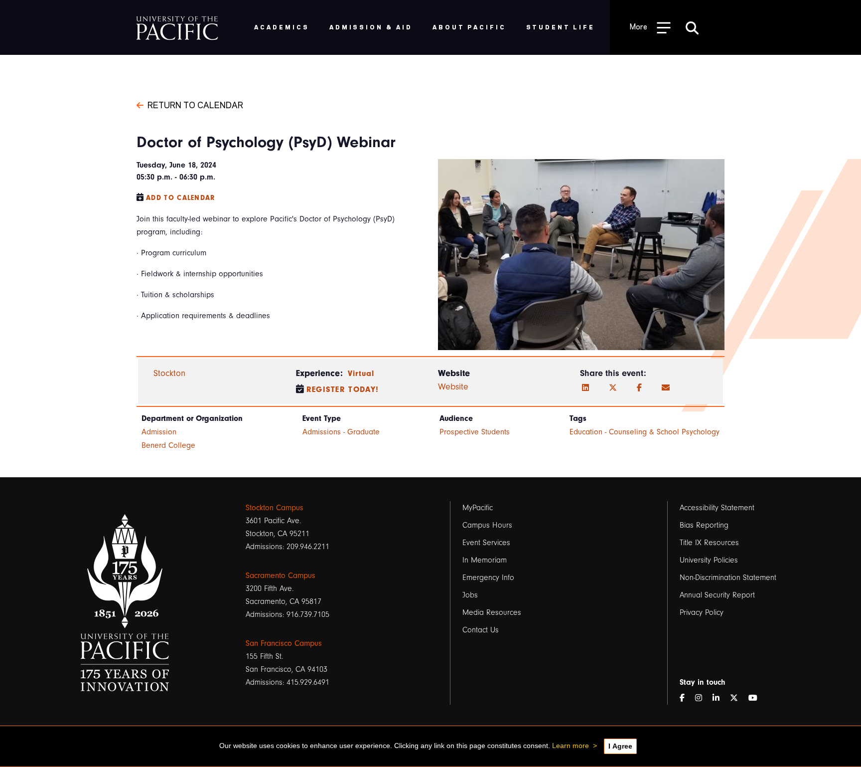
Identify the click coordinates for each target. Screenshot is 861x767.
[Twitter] (613, 388)
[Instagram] (702, 698)
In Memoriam (484, 560)
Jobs (470, 594)
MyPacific (477, 507)
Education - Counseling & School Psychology (644, 431)
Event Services (486, 542)
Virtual (361, 373)
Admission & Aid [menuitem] (371, 26)
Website (453, 387)
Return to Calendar (195, 104)
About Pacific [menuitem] (469, 26)
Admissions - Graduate (341, 431)
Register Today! (342, 389)
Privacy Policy (701, 612)
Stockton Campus (274, 507)
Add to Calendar (180, 197)
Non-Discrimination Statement (728, 577)
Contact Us (480, 629)
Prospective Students (474, 431)
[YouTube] (756, 698)
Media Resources (491, 612)
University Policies (709, 560)
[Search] (692, 27)
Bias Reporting (704, 525)
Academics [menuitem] (281, 26)
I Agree (620, 746)
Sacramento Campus (280, 575)
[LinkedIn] (585, 388)
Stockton (169, 373)
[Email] (666, 388)
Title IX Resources (709, 542)
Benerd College (168, 445)
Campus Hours (487, 525)
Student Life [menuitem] (560, 26)
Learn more (570, 746)
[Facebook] (639, 388)
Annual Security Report (717, 594)
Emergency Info (488, 577)
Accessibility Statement (717, 507)
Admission (159, 431)
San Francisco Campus (284, 643)
